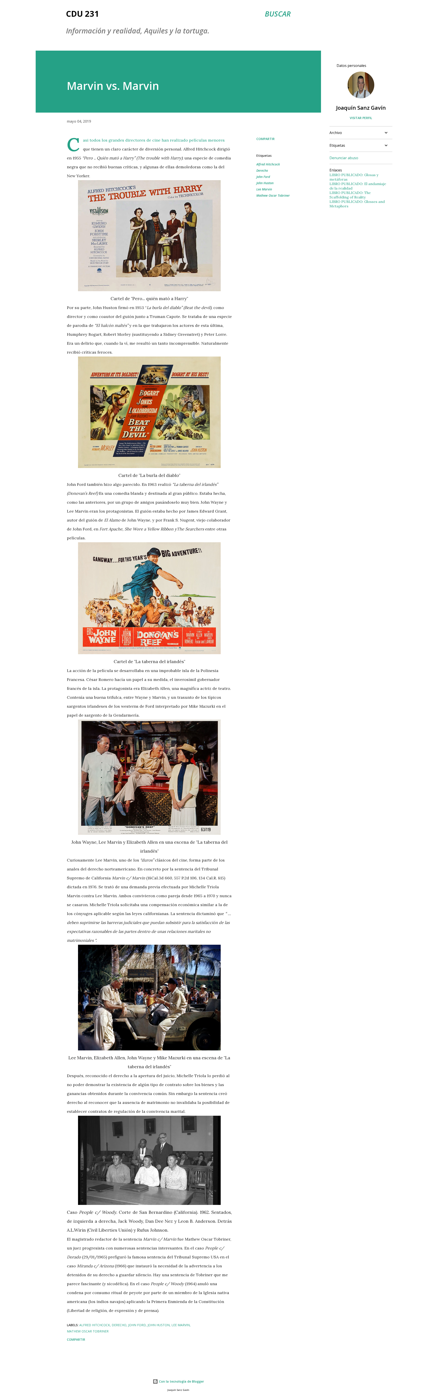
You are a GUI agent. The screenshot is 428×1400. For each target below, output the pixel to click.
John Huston (265, 183)
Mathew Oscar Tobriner (273, 195)
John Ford (263, 177)
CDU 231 (82, 13)
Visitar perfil (361, 118)
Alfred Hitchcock (268, 164)
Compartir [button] (265, 139)
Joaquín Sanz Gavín (361, 107)
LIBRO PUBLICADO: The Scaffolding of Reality (350, 194)
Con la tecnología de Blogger (181, 1381)
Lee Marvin (264, 189)
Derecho (262, 170)
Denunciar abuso (343, 157)
